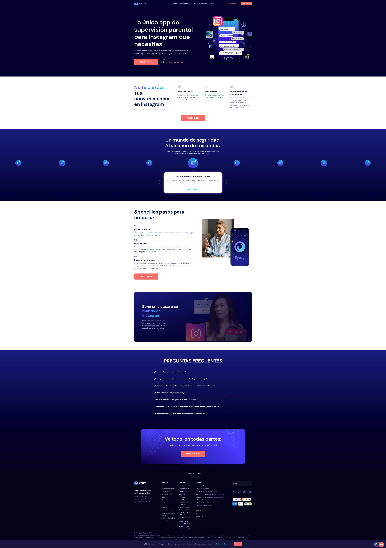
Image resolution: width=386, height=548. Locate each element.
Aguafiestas (182, 494)
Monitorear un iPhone (168, 511)
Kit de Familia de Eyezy (168, 518)
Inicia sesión (232, 3)
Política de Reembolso (202, 503)
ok (238, 544)
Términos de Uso (201, 486)
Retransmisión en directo (184, 518)
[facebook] (239, 492)
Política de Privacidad (202, 489)
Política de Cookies (201, 500)
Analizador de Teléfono (186, 510)
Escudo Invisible (184, 526)
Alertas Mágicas (184, 507)
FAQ (163, 500)
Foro (163, 503)
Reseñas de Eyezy (167, 494)
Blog (163, 497)
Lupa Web (182, 500)
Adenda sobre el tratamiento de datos (207, 491)
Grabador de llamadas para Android (185, 513)
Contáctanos (166, 491)
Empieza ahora (146, 276)
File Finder (182, 497)
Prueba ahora (146, 62)
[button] (159, 182)
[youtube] (249, 492)
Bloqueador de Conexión (183, 503)
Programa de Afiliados (168, 489)
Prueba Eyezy (193, 118)
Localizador (182, 491)
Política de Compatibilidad (203, 505)
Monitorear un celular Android (168, 514)
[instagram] (244, 492)
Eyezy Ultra (165, 521)
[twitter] (234, 492)
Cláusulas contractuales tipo (210, 494)
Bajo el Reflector (184, 489)
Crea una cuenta (200, 514)
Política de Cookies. (223, 544)
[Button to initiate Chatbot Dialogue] (381, 544)
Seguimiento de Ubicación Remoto (184, 522)
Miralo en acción (176, 62)
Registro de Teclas (184, 486)
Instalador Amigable (185, 529)
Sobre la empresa (167, 486)
